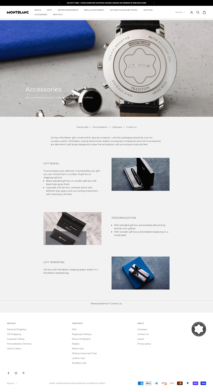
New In (37, 10)
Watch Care (78, 348)
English (179, 12)
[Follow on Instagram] (15, 373)
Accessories (40, 14)
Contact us (131, 127)
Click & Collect (14, 348)
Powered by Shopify (96, 383)
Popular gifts (83, 127)
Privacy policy (144, 343)
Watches (147, 10)
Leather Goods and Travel (124, 10)
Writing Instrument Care (84, 353)
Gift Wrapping (14, 334)
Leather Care (78, 358)
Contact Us (143, 334)
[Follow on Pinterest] (23, 373)
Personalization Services (19, 343)
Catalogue (117, 127)
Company (142, 329)
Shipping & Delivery (82, 334)
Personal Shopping (16, 329)
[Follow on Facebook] (8, 373)
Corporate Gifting (15, 339)
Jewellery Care (79, 363)
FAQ (74, 329)
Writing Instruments (68, 10)
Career (140, 339)
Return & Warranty (81, 339)
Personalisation (100, 127)
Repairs (75, 343)
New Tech (57, 14)
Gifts (49, 10)
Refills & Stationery (94, 10)
